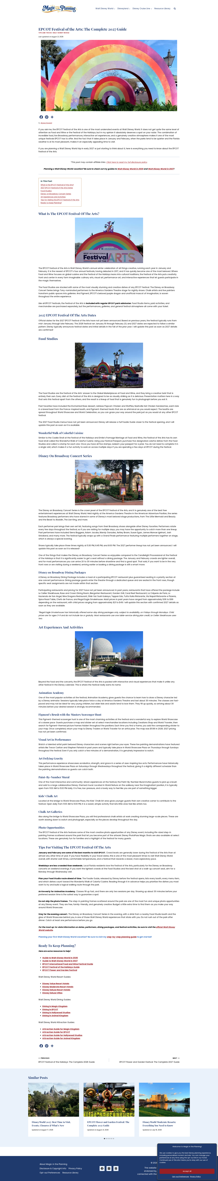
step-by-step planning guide (121, 937)
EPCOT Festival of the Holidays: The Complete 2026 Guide (66, 1060)
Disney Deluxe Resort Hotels (56, 989)
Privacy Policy (195, 1176)
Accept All (187, 1171)
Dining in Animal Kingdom (55, 1015)
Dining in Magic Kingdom (54, 1006)
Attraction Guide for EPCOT (56, 1032)
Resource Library (162, 8)
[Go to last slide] (32, 1109)
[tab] (104, 1138)
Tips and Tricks (45, 33)
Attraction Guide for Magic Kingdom (60, 1029)
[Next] (186, 1109)
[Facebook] (102, 1168)
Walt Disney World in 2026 (130, 169)
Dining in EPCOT (50, 1009)
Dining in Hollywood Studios (56, 1012)
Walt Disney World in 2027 (161, 169)
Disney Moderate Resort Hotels (57, 986)
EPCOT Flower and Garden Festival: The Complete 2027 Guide (149, 1060)
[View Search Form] (175, 9)
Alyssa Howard (46, 123)
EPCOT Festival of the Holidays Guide (60, 967)
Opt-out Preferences (180, 1176)
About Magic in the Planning (53, 1164)
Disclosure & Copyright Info (53, 1168)
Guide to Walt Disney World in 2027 (60, 961)
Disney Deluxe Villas (52, 993)
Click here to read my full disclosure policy (126, 162)
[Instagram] (109, 1168)
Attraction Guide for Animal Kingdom (61, 1038)
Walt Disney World (61, 33)
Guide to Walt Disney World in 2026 (60, 957)
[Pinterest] (115, 1168)
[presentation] (53, 1100)
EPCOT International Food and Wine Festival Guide (67, 964)
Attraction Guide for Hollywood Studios (62, 1035)
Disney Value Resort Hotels (55, 983)
